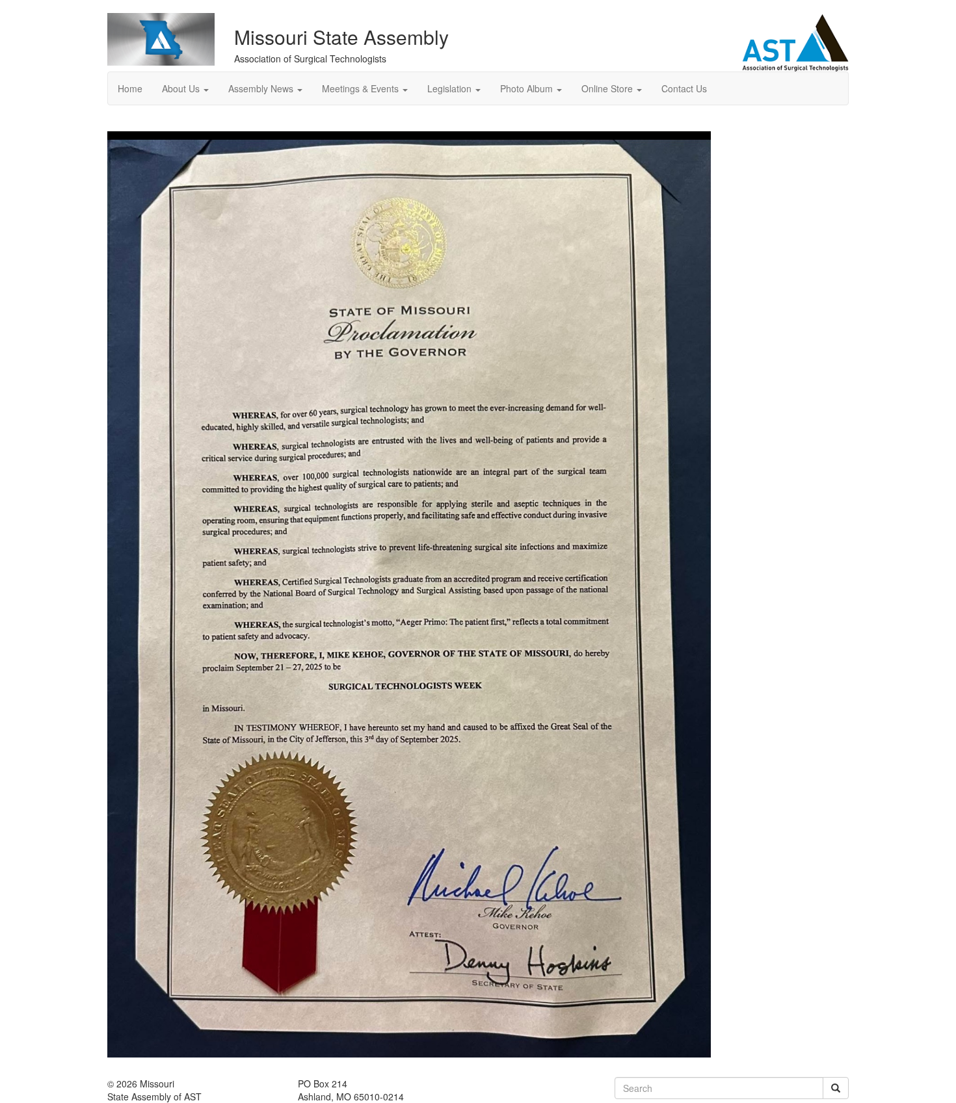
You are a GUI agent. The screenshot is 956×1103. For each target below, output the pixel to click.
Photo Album (527, 88)
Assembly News (262, 88)
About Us (182, 88)
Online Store (608, 88)
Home (130, 88)
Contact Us (684, 88)
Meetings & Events (361, 88)
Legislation (450, 88)
